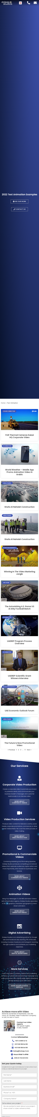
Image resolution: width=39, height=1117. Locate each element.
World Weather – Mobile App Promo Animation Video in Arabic (19, 472)
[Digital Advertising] (19, 926)
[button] (20, 3)
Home (3, 403)
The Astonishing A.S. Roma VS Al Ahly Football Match (19, 607)
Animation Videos (19, 894)
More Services (19, 969)
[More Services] (19, 962)
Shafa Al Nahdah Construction (19, 507)
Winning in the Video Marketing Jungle (19, 572)
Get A (36, 700)
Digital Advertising (19, 932)
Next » (29, 750)
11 (25, 750)
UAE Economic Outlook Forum (19, 710)
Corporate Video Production (19, 784)
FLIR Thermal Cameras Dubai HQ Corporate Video (19, 436)
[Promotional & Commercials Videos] (19, 847)
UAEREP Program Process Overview (19, 642)
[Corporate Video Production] (19, 778)
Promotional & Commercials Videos (19, 855)
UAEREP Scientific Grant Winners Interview (19, 677)
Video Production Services (19, 819)
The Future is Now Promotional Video (19, 744)
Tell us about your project (11, 1103)
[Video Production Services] (19, 813)
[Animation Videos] (19, 887)
